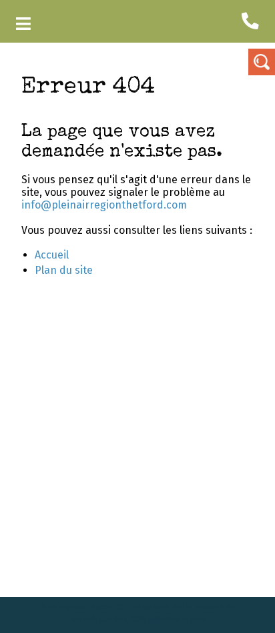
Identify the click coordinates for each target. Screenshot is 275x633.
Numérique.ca (63, 607)
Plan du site (64, 270)
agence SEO (110, 607)
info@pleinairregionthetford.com (104, 205)
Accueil (52, 255)
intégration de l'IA (162, 607)
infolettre (164, 620)
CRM (138, 620)
